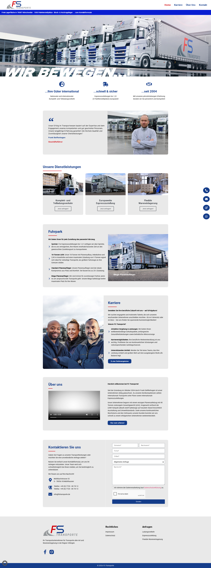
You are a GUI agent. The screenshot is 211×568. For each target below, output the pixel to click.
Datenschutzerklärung (152, 487)
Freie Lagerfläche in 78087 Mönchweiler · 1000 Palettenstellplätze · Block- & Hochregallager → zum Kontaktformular (47, 12)
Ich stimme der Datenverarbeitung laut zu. (139, 487)
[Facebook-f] (45, 552)
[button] (110, 257)
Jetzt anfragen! (63, 209)
